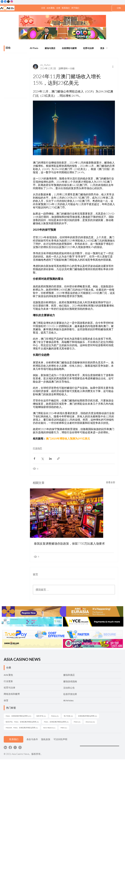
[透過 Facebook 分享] (34, 458)
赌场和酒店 (69, 674)
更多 (102, 48)
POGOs (56, 716)
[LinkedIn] (5, 747)
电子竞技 (69, 716)
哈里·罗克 (42, 716)
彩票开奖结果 (70, 694)
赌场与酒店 (50, 48)
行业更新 (8, 681)
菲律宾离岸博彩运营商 (88, 716)
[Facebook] (10, 747)
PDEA (65, 727)
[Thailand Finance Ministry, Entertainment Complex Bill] (74, 513)
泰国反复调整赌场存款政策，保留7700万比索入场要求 (69, 543)
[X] (15, 747)
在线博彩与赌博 (69, 48)
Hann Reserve (50, 727)
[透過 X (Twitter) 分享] (42, 458)
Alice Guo (91, 722)
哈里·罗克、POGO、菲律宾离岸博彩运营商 (23, 722)
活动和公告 (69, 687)
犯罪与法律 (88, 48)
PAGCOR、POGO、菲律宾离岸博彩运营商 (23, 727)
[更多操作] (113, 67)
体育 (6, 700)
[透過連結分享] (58, 458)
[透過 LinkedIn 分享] (50, 458)
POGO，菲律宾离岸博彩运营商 (57, 722)
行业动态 (37, 448)
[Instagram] (20, 747)
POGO (78, 722)
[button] (58, 8)
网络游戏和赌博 (12, 694)
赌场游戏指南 (70, 681)
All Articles (68, 700)
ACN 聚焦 (8, 674)
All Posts (34, 48)
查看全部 (110, 482)
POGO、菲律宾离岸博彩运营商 (19, 716)
